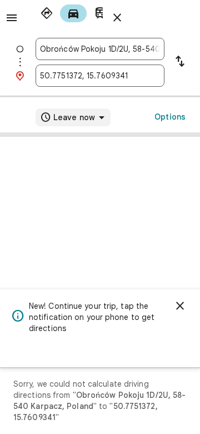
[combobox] (100, 49)
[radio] (46, 13)
